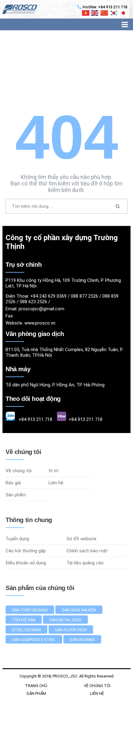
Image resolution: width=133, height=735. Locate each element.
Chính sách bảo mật (87, 551)
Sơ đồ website (81, 539)
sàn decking (82, 639)
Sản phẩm (16, 495)
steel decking (26, 629)
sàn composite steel (34, 639)
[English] (95, 13)
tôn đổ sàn (24, 620)
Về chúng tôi (19, 471)
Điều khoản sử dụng (26, 563)
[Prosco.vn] (18, 9)
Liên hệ (56, 483)
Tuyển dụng (17, 539)
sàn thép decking (30, 610)
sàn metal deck (65, 620)
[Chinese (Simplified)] (105, 13)
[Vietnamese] (86, 13)
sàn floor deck (71, 629)
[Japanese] (124, 13)
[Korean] (114, 13)
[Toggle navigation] (125, 24)
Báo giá (13, 483)
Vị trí (53, 471)
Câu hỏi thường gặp (26, 551)
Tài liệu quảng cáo (85, 563)
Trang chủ (36, 685)
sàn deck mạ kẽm (79, 610)
